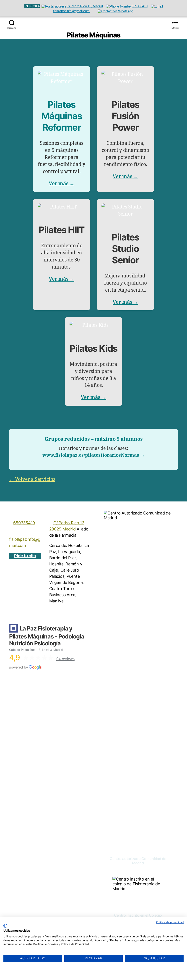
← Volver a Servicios (32, 479)
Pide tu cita (25, 555)
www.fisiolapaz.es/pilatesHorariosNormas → (93, 455)
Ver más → (61, 184)
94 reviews (65, 659)
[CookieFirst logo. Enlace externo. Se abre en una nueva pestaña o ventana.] (5, 926)
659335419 (24, 522)
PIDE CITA (32, 6)
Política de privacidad (170, 922)
